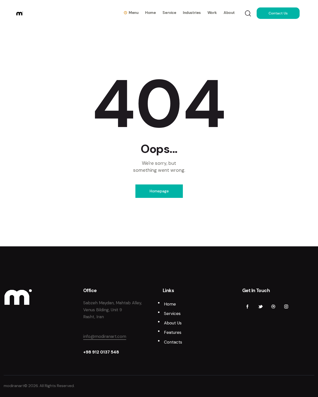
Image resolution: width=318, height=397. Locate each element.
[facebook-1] (247, 307)
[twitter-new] (260, 307)
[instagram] (286, 307)
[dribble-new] (273, 307)
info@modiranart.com (104, 336)
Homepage (159, 191)
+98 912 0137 (97, 352)
